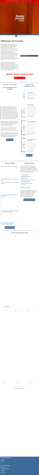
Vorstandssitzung (30, 92)
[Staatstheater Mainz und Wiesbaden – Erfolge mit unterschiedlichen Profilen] (10, 204)
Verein (8, 125)
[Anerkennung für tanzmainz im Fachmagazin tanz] (10, 172)
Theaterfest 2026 (30, 104)
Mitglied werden (10, 139)
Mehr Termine (29, 155)
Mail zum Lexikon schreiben (29, 199)
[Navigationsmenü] (16, 36)
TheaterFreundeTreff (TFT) (32, 121)
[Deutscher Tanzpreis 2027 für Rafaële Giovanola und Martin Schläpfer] (10, 217)
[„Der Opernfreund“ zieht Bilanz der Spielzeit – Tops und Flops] (10, 188)
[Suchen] (19, 36)
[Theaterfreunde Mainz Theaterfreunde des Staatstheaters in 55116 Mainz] (19, 18)
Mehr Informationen (30, 133)
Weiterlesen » (34, 114)
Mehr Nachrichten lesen (9, 227)
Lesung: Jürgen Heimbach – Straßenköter (31, 140)
